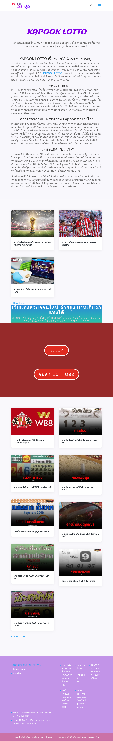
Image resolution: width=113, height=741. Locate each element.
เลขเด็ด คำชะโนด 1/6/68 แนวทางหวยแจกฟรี (80, 441)
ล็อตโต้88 (17, 673)
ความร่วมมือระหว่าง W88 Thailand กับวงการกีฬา (79, 243)
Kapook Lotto (19, 669)
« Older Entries (18, 303)
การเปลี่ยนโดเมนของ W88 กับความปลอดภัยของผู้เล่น (29, 441)
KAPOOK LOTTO (52, 73)
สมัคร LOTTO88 (56, 374)
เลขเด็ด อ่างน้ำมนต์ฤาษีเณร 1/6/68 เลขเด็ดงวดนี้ (80, 535)
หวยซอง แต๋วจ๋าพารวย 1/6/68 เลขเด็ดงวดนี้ (32, 487)
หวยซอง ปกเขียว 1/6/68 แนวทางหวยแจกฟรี (31, 577)
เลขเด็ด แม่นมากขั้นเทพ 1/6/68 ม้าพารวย (31, 531)
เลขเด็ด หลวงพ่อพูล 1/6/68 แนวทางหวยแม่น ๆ (78, 488)
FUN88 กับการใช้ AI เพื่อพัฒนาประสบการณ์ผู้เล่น (32, 290)
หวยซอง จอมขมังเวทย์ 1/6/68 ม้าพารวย (78, 581)
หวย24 (56, 350)
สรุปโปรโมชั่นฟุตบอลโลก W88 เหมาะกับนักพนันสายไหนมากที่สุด (32, 243)
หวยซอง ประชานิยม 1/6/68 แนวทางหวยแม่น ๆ (31, 624)
